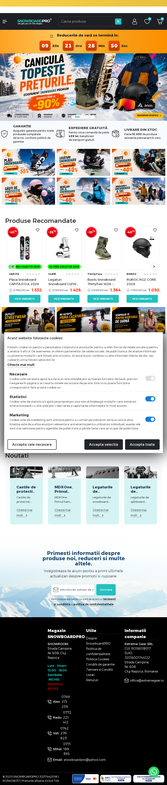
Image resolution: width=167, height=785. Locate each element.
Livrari (90, 675)
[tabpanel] (83, 84)
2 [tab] (82, 117)
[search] (118, 21)
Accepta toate (142, 444)
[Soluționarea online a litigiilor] (148, 779)
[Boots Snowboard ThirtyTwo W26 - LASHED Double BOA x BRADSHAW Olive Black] (103, 248)
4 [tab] (90, 117)
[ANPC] (115, 779)
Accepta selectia (103, 444)
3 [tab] (86, 117)
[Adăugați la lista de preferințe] (37, 230)
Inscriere (106, 589)
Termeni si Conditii (99, 670)
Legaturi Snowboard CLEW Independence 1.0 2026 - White (62, 281)
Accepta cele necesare (32, 444)
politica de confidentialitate (93, 604)
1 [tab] (77, 117)
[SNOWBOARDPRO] (34, 21)
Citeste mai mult (21, 364)
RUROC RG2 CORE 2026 (141, 281)
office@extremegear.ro (147, 680)
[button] (7, 21)
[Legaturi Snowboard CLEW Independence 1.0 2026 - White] (64, 248)
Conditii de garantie (100, 664)
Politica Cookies (97, 659)
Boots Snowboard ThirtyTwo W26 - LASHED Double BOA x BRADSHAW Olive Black (101, 281)
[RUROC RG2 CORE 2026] (142, 248)
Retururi (92, 680)
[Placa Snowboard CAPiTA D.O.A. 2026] (24, 248)
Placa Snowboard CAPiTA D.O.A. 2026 (24, 281)
